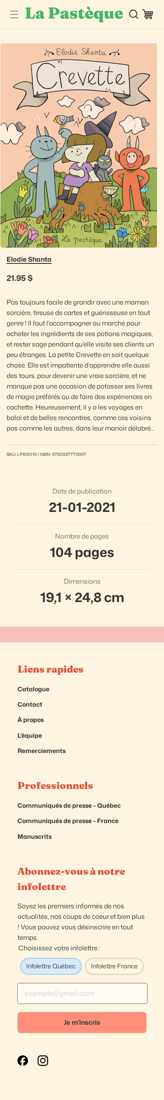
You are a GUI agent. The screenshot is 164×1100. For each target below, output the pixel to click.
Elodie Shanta (29, 259)
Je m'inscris (82, 1022)
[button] (14, 14)
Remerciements (41, 750)
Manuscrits (34, 836)
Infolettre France (114, 966)
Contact (29, 704)
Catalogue (33, 689)
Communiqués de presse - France (68, 820)
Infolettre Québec (51, 966)
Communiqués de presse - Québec (69, 805)
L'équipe (29, 735)
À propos (30, 719)
